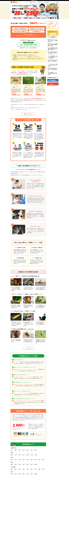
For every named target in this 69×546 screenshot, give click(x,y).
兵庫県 (27, 464)
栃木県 (32, 454)
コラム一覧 (28, 348)
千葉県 (19, 454)
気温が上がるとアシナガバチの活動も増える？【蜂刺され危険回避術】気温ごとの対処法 (52, 44)
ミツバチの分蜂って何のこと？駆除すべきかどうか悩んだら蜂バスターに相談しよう (52, 65)
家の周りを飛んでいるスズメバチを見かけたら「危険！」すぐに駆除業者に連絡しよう (52, 40)
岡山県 (19, 469)
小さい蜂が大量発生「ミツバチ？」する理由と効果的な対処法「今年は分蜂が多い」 (52, 73)
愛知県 (43, 459)
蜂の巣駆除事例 (47, 2)
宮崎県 (31, 473)
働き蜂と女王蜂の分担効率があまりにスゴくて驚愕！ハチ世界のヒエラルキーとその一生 (52, 53)
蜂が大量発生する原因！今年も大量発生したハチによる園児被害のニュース (52, 61)
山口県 (27, 469)
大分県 (27, 473)
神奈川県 (27, 454)
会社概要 (57, 2)
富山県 (15, 459)
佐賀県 (15, 473)
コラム (53, 2)
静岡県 (39, 459)
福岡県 (12, 473)
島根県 (15, 469)
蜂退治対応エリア (39, 2)
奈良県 (31, 464)
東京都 (23, 454)
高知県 (43, 469)
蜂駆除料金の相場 (32, 2)
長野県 (31, 459)
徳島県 (31, 469)
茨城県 (12, 454)
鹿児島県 (35, 473)
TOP (26, 2)
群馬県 (36, 454)
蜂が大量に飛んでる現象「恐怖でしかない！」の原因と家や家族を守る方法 (52, 69)
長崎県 (19, 473)
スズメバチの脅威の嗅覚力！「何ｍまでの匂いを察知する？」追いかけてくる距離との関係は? (52, 57)
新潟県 (12, 459)
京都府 (19, 464)
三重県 (12, 464)
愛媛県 (39, 469)
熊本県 (23, 473)
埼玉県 (15, 454)
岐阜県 (35, 459)
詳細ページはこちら (28, 113)
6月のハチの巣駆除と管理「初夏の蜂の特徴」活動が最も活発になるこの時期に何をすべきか (53, 48)
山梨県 (27, 459)
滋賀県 (15, 464)
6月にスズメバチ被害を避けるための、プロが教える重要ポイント (52, 37)
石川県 (19, 459)
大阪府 (23, 464)
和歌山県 (35, 464)
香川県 (35, 469)
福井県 (23, 459)
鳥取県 (12, 469)
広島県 (23, 469)
